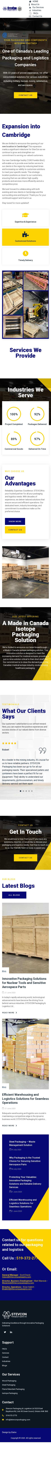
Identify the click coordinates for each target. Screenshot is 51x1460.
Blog (4, 971)
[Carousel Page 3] (26, 791)
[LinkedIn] (11, 1332)
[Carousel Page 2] (23, 791)
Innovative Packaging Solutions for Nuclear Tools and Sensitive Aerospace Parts (24, 983)
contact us (15, 530)
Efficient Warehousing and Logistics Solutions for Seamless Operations (25, 1098)
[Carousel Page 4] (29, 791)
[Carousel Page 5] (32, 791)
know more (15, 521)
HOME (35, 1)
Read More (8, 1013)
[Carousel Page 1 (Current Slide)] (20, 791)
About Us (35, 4)
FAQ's (35, 13)
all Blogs (14, 895)
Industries (36, 10)
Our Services (38, 7)
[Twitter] (5, 1332)
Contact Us (37, 16)
